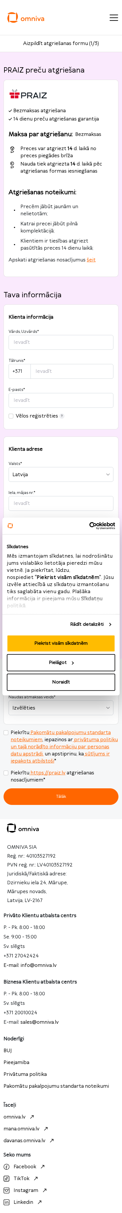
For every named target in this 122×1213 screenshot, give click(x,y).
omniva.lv (14, 1117)
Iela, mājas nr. (22, 492)
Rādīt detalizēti (87, 624)
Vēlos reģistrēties (37, 416)
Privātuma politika (25, 1074)
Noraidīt (61, 682)
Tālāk (61, 796)
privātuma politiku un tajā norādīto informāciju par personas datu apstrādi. (64, 747)
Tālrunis (17, 360)
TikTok (21, 1178)
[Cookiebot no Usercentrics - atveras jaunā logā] (89, 526)
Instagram (26, 1190)
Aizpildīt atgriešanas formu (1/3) (61, 43)
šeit (91, 260)
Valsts (15, 463)
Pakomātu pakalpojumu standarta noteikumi (56, 1086)
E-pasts (17, 389)
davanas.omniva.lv (24, 1140)
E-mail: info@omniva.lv (30, 965)
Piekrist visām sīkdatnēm (61, 643)
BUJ (8, 1050)
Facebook (25, 1167)
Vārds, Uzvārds (24, 331)
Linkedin (23, 1202)
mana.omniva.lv (21, 1129)
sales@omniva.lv (39, 1022)
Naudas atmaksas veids (32, 697)
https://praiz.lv (47, 773)
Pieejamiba (16, 1062)
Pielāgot (58, 663)
